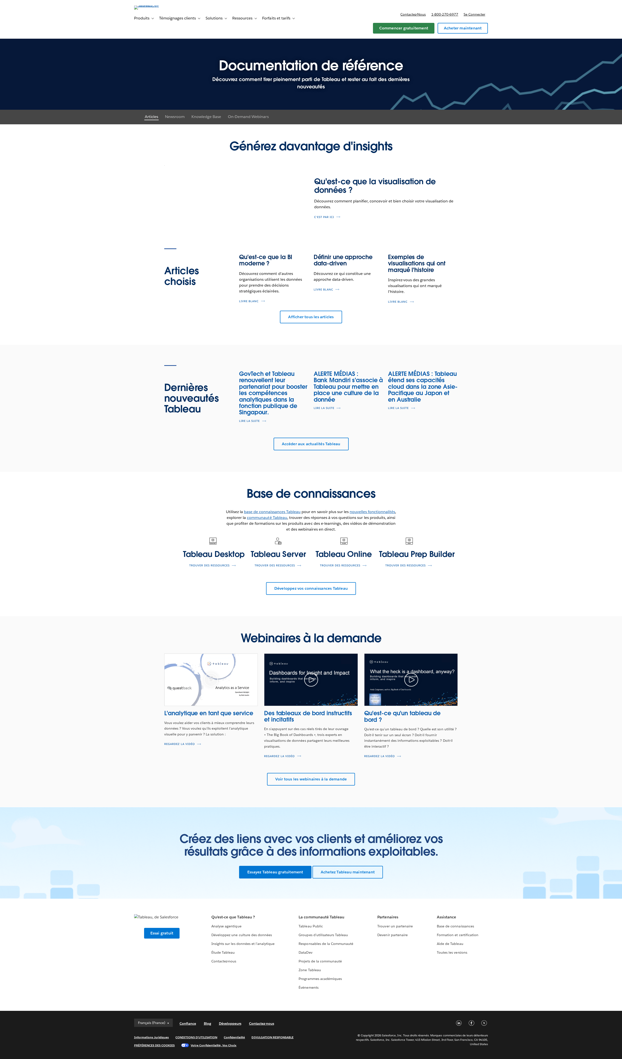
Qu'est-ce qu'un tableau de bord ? (402, 716)
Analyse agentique (226, 926)
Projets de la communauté (320, 961)
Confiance (188, 1023)
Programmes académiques (320, 979)
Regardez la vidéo (179, 744)
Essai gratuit (161, 933)
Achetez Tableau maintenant (348, 872)
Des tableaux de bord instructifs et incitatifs (308, 716)
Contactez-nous (413, 14)
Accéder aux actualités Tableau (311, 443)
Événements (308, 987)
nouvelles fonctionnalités (372, 511)
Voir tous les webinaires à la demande (311, 779)
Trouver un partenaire (395, 926)
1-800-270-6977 (444, 14)
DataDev (305, 952)
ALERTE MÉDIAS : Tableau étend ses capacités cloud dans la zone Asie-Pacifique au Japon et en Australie (423, 386)
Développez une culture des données (241, 935)
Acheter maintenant (463, 28)
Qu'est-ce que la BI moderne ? (265, 260)
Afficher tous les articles (311, 316)
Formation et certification (457, 935)
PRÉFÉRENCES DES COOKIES (154, 1045)
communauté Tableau (267, 517)
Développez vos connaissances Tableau (311, 588)
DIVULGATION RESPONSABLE (272, 1037)
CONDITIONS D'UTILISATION (196, 1037)
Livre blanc (249, 301)
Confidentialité (234, 1037)
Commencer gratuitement (403, 28)
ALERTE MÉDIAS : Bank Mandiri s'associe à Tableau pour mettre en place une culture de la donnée (348, 386)
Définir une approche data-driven (343, 260)
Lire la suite (249, 421)
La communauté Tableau (321, 917)
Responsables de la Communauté (326, 943)
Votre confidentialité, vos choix (213, 1045)
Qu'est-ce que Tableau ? (233, 917)
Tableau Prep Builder (416, 554)
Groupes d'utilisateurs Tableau (323, 935)
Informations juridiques (151, 1037)
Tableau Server (278, 554)
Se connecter (474, 14)
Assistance (446, 917)
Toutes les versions (452, 952)
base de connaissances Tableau (272, 511)
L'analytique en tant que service (208, 713)
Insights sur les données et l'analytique (243, 943)
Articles (151, 116)
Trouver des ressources (209, 565)
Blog (207, 1023)
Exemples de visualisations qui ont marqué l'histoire (416, 263)
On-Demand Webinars (248, 116)
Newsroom (175, 116)
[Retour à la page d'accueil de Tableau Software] (154, 5)
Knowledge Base (206, 116)
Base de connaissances (455, 926)
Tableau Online (343, 554)
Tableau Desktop (214, 554)
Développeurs (230, 1023)
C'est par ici (324, 217)
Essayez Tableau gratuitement (275, 872)
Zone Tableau (310, 970)
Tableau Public (311, 926)
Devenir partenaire (392, 935)
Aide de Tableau (450, 943)
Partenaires (387, 917)
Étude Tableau (223, 952)
